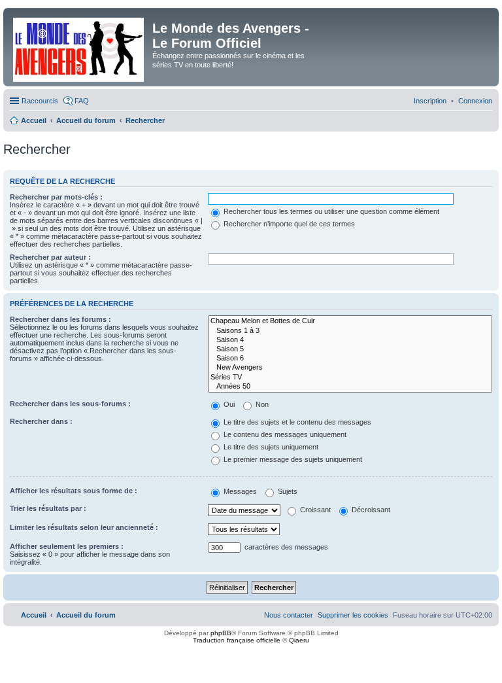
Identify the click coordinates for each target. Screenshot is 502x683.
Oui (228, 404)
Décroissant (370, 510)
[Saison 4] (350, 340)
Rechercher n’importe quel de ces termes (288, 224)
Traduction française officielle (236, 640)
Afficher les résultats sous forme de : (73, 491)
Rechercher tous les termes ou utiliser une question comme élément (330, 211)
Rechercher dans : (41, 421)
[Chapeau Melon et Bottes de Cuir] (350, 321)
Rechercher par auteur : (50, 257)
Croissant (314, 510)
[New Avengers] (350, 367)
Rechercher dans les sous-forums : (70, 404)
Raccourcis (40, 101)
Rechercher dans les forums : (60, 319)
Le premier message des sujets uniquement (292, 459)
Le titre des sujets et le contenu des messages (296, 422)
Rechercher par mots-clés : (56, 197)
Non (261, 404)
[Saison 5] (350, 349)
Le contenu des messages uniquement (284, 434)
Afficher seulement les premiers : (67, 546)
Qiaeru (299, 640)
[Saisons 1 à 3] (350, 331)
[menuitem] (475, 101)
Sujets (286, 491)
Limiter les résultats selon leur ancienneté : (84, 527)
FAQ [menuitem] (82, 101)
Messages (239, 491)
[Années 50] (350, 386)
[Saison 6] (350, 358)
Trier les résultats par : (48, 508)
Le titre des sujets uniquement (270, 447)
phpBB (220, 633)
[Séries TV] (350, 377)
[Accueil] (79, 47)
